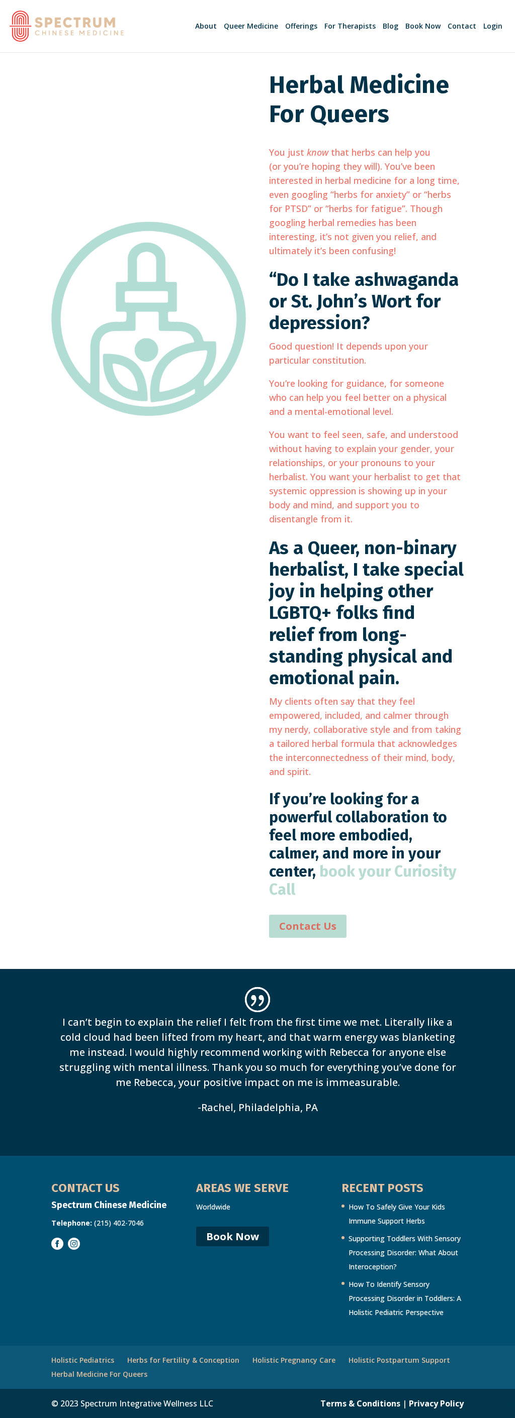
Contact (462, 27)
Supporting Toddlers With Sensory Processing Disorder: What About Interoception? (405, 1252)
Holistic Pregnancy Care (293, 1360)
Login (492, 27)
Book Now (423, 27)
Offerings (301, 27)
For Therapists (350, 27)
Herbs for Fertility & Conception (183, 1360)
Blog (390, 27)
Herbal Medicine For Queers (99, 1374)
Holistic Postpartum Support (399, 1360)
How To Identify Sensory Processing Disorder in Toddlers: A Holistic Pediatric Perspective (405, 1298)
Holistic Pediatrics (82, 1360)
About (206, 27)
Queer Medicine (251, 27)
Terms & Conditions (360, 1403)
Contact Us (307, 926)
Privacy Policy (436, 1403)
